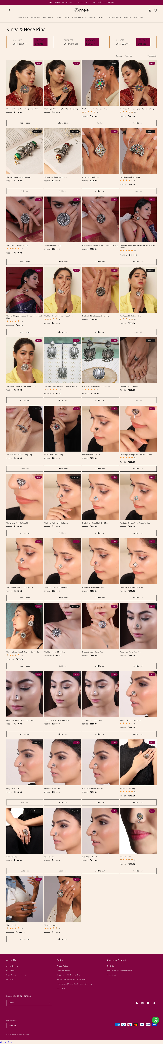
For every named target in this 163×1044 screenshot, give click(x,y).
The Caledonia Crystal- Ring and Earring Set (22, 652)
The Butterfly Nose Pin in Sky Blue (94, 523)
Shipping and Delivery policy (68, 975)
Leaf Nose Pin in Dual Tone (92, 720)
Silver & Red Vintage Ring (53, 455)
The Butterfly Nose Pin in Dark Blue (19, 587)
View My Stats (6, 1042)
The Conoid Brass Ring (52, 245)
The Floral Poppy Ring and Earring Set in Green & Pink (137, 246)
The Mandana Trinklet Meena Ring (94, 109)
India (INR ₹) (13, 1025)
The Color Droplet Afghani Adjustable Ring (22, 109)
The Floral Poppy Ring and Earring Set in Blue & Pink (24, 317)
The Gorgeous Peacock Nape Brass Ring (21, 386)
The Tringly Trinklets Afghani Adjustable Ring (61, 109)
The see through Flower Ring (92, 652)
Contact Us (10, 970)
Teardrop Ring (11, 857)
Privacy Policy (62, 966)
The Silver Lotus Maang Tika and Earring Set (61, 386)
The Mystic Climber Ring (129, 386)
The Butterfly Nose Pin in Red (93, 587)
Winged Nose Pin (12, 789)
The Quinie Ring (50, 925)
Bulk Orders (62, 988)
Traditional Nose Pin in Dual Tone (56, 720)
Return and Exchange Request (119, 970)
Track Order (112, 975)
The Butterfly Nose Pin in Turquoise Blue (135, 523)
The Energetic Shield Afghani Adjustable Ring (137, 109)
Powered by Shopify (23, 1034)
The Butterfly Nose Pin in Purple (56, 523)
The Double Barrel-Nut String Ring (19, 455)
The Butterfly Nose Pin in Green (56, 587)
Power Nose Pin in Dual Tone (130, 652)
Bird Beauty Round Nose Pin (92, 789)
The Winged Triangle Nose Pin (17, 523)
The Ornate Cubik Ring (90, 177)
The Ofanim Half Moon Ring (130, 177)
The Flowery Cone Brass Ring (17, 245)
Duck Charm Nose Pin (90, 857)
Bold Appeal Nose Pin (52, 789)
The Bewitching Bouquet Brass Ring (95, 316)
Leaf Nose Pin (49, 857)
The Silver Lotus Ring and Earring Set (96, 386)
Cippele (14, 1034)
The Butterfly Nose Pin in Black (131, 587)
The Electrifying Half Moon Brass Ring (58, 316)
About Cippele (12, 966)
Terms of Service (63, 970)
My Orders (10, 979)
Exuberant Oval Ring (127, 789)
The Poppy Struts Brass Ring (130, 316)
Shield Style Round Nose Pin (130, 720)
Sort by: (119, 56)
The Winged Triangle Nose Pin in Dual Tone (136, 455)
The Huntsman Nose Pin (91, 455)
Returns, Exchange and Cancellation (71, 979)
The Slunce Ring (12, 925)
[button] (9, 10)
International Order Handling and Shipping (74, 984)
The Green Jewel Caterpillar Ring (18, 177)
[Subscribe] (49, 1003)
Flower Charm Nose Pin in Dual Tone (19, 720)
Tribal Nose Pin (125, 857)
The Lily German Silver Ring (54, 652)
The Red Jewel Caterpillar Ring (55, 177)
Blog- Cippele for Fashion (16, 975)
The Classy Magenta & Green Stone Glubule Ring (100, 245)
